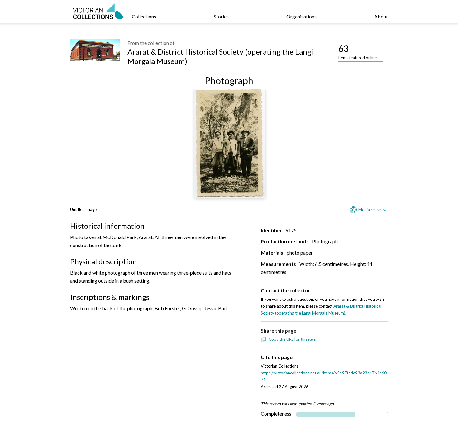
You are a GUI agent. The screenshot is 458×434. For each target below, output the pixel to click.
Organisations (301, 16)
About (381, 16)
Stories (221, 16)
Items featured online (357, 51)
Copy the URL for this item (292, 339)
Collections (144, 16)
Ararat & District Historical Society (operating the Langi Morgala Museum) (220, 56)
